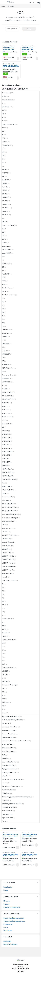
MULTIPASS (5, 180)
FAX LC (4, 239)
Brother (5, 63)
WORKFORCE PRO (8, 368)
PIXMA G (4, 183)
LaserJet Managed (8, 542)
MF (3, 270)
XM (3, 612)
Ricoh (3, 664)
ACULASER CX (6, 382)
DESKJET (5, 406)
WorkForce (5, 364)
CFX (3, 229)
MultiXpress (5, 702)
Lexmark (4, 577)
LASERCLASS (6, 263)
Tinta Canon (5, 145)
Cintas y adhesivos (8, 765)
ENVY (3, 420)
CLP (3, 688)
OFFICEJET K (6, 448)
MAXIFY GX (5, 173)
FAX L (3, 235)
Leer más (17, 847)
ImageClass (5, 246)
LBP (3, 267)
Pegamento (5, 800)
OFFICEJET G (6, 437)
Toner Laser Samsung (9, 685)
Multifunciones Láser (8, 748)
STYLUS (4, 350)
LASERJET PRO (7, 552)
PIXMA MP (5, 201)
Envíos (5, 890)
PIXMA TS (5, 215)
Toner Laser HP (7, 497)
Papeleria (5, 758)
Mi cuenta (6, 901)
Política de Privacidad (10, 944)
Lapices (4, 783)
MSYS (3, 699)
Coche (4, 755)
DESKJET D (5, 410)
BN (3, 155)
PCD (3, 277)
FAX (3, 114)
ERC (3, 312)
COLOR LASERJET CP (9, 511)
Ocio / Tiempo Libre (8, 751)
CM (3, 650)
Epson (4, 291)
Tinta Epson (5, 330)
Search (30, 2)
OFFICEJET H (6, 441)
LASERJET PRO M (7, 563)
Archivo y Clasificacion (9, 762)
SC (3, 347)
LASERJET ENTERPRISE (9, 535)
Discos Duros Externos (9, 730)
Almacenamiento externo (10, 727)
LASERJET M (6, 538)
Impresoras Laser (7, 744)
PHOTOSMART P (7, 476)
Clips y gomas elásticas (9, 769)
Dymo (3, 284)
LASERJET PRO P (7, 570)
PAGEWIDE (5, 465)
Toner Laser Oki (7, 619)
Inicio (3, 6)
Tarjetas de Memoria (8, 737)
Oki (3, 615)
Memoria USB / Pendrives (10, 734)
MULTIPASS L (6, 274)
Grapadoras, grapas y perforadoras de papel (16, 797)
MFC (13, 63)
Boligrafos (5, 776)
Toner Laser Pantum (8, 639)
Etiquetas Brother (7, 100)
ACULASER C (6, 378)
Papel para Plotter (7, 818)
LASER (4, 525)
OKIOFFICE (5, 633)
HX (3, 316)
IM (2, 678)
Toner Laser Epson (8, 375)
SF (2, 709)
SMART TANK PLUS (8, 490)
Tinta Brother (6, 107)
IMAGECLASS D (6, 249)
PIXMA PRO (5, 208)
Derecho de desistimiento (11, 907)
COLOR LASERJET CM (9, 507)
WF (3, 361)
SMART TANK (6, 486)
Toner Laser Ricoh (8, 667)
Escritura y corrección (9, 772)
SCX (3, 706)
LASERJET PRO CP (8, 559)
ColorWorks (5, 333)
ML (3, 695)
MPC (3, 176)
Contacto (6, 904)
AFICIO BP (5, 671)
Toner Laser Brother (8, 124)
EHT (3, 302)
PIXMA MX (5, 204)
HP (3, 46)
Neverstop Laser (7, 573)
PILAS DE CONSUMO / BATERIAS (12, 720)
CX (3, 591)
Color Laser (5, 500)
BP (2, 646)
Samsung (5, 681)
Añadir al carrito (17, 58)
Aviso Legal (7, 941)
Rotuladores (5, 793)
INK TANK (5, 431)
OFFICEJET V (6, 462)
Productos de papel (8, 807)
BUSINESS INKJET (7, 392)
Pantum (4, 636)
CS (3, 587)
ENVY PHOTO (6, 424)
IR (2, 256)
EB (2, 159)
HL (11, 63)
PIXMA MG (5, 197)
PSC (3, 483)
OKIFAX (4, 629)
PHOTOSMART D (7, 472)
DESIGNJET (5, 403)
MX (3, 323)
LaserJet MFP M (7, 545)
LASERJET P (6, 549)
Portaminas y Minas (8, 790)
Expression (5, 343)
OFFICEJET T (6, 458)
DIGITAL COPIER (7, 417)
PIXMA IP (4, 190)
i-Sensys (4, 242)
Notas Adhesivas (7, 810)
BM (3, 643)
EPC (3, 309)
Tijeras (4, 821)
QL (2, 103)
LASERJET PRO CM (8, 556)
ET (2, 340)
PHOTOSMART (7, 469)
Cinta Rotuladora (7, 288)
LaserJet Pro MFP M (8, 566)
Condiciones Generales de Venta (14, 921)
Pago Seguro (7, 887)
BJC (3, 152)
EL (2, 305)
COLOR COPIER (7, 396)
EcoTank (4, 336)
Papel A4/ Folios (7, 814)
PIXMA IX (5, 194)
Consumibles (6, 93)
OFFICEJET (5, 434)
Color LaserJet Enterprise (10, 514)
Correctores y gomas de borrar (12, 779)
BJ (2, 148)
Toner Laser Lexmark (8, 580)
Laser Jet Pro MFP (10, 46)
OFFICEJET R (6, 455)
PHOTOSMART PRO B (9, 479)
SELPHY (4, 222)
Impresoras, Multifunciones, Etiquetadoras (15, 741)
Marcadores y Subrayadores (11, 786)
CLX (3, 692)
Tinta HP (4, 389)
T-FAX (4, 281)
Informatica (5, 723)
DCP (8, 63)
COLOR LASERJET (7, 504)
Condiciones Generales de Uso (13, 918)
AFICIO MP (5, 674)
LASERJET (5, 532)
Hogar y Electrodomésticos (10, 716)
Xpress (4, 713)
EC (2, 298)
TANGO (4, 493)
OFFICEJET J (6, 444)
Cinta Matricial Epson (8, 295)
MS (3, 601)
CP (3, 653)
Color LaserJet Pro (8, 521)
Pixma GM (5, 187)
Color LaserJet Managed (10, 518)
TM (3, 326)
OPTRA (4, 605)
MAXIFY (4, 169)
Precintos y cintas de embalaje (11, 804)
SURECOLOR (6, 354)
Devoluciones (7, 924)
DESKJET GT (6, 413)
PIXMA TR (5, 211)
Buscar (29, 29)
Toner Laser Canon (8, 225)
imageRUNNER (6, 253)
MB (3, 626)
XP (3, 371)
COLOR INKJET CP (8, 399)
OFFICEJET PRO (7, 451)
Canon (4, 141)
